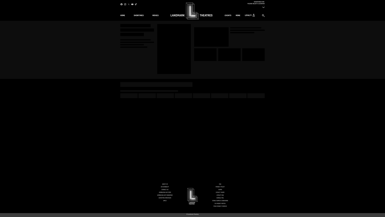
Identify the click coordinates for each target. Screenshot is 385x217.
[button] (250, 15)
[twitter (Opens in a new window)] (129, 4)
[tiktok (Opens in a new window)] (136, 4)
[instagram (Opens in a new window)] (125, 4)
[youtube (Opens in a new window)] (132, 4)
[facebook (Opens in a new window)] (121, 4)
